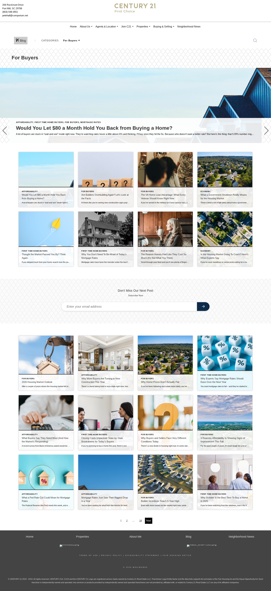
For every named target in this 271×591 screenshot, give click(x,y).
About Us (87, 28)
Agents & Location (107, 28)
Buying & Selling (164, 28)
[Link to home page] (135, 11)
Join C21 (128, 28)
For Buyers (72, 122)
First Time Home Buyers (49, 122)
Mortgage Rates (90, 122)
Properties (144, 28)
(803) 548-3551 (10, 11)
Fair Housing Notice (177, 555)
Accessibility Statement (142, 555)
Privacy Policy (111, 555)
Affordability (24, 122)
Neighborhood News (188, 26)
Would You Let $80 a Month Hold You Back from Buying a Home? (94, 128)
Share (266, 152)
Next (148, 520)
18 (140, 520)
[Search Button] (255, 40)
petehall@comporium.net (15, 15)
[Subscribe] (203, 306)
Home (73, 26)
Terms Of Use (88, 555)
